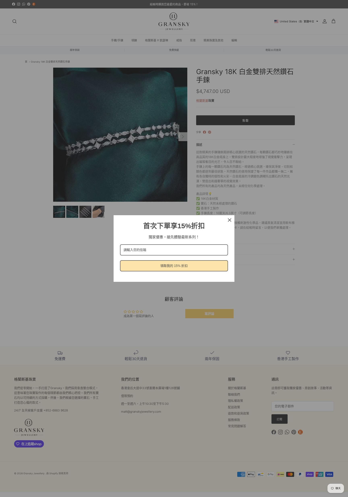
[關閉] (229, 220)
